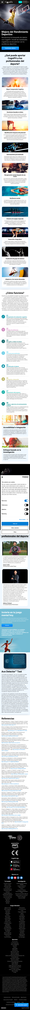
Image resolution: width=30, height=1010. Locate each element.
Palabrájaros (22, 935)
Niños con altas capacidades (15, 969)
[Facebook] (8, 877)
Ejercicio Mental (15, 964)
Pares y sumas (22, 924)
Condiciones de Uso (7, 997)
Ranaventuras (22, 907)
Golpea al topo (22, 934)
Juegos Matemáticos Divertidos (15, 966)
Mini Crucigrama (7, 909)
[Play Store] (15, 865)
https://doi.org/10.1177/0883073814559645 (10, 761)
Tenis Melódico (8, 930)
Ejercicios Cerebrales (15, 954)
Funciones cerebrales (8, 896)
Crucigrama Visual (7, 923)
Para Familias (15, 941)
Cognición (8, 891)
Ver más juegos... (22, 937)
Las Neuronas (7, 887)
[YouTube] (15, 877)
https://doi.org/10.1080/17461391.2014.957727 (11, 742)
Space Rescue (7, 925)
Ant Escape (7, 917)
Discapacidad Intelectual (8, 894)
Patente (14, 947)
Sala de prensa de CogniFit (8, 999)
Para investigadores (15, 944)
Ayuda (22, 1002)
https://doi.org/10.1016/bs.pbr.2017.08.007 (19, 774)
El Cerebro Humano (8, 883)
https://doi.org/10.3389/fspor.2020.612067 (10, 736)
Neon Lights (7, 920)
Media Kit (15, 999)
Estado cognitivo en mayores (21, 895)
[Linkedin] (21, 877)
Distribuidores (15, 950)
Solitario (7, 914)
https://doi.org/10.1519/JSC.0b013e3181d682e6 (15, 807)
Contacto (18, 1002)
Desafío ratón (22, 927)
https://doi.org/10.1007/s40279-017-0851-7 (10, 796)
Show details (22, 519)
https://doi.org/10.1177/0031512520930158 (10, 783)
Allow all (15, 523)
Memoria (7, 900)
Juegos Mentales (15, 962)
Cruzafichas (22, 931)
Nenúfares (22, 932)
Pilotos (21, 888)
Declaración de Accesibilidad (11, 1004)
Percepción (8, 901)
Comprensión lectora (15, 968)
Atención (7, 903)
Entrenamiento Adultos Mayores (21, 893)
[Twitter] (11, 877)
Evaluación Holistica (22, 890)
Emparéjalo (7, 924)
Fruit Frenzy (7, 910)
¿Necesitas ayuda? (22, 1005)
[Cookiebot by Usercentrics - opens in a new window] (22, 477)
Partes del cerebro (7, 886)
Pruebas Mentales (14, 957)
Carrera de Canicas (7, 928)
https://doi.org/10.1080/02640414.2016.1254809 (11, 815)
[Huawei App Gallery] (15, 869)
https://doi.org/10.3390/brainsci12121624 (10, 756)
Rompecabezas (22, 921)
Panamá (4, 1007)
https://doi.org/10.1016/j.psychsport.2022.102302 (11, 790)
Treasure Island (8, 918)
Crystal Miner (7, 913)
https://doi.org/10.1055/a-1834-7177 (9, 725)
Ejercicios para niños (15, 951)
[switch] (26, 505)
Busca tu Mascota (7, 932)
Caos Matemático (7, 927)
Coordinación (7, 898)
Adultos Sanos (22, 887)
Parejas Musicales (7, 934)
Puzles (22, 910)
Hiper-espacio (22, 918)
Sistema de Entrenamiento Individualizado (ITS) (15, 955)
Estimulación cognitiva (14, 958)
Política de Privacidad (15, 997)
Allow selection (15, 527)
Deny (15, 532)
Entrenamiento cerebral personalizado (14, 961)
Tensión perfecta (22, 928)
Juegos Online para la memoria (15, 965)
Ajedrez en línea (8, 907)
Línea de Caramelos (22, 909)
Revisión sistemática (22, 896)
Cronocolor (8, 935)
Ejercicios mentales (15, 959)
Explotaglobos (22, 916)
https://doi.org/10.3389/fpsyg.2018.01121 (10, 828)
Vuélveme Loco (8, 921)
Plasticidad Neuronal (8, 889)
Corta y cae (22, 930)
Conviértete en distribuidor (11, 1002)
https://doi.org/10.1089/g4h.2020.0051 (18, 768)
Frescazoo (22, 920)
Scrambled (8, 931)
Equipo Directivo (23, 997)
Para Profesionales (15, 943)
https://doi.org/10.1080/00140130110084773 (10, 778)
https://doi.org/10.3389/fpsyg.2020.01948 (10, 801)
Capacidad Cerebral (8, 890)
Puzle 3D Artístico (7, 937)
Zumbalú (22, 914)
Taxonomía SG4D (21, 898)
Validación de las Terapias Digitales (22, 884)
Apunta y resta (22, 925)
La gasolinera (22, 923)
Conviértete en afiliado (23, 999)
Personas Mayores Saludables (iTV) (22, 892)
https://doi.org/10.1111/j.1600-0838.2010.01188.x (17, 730)
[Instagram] (18, 877)
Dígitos (22, 913)
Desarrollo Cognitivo (15, 952)
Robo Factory (7, 916)
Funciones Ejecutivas (8, 897)
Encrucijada (22, 917)
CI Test (15, 972)
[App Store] (15, 861)
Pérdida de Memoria (8, 893)
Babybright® (14, 948)
